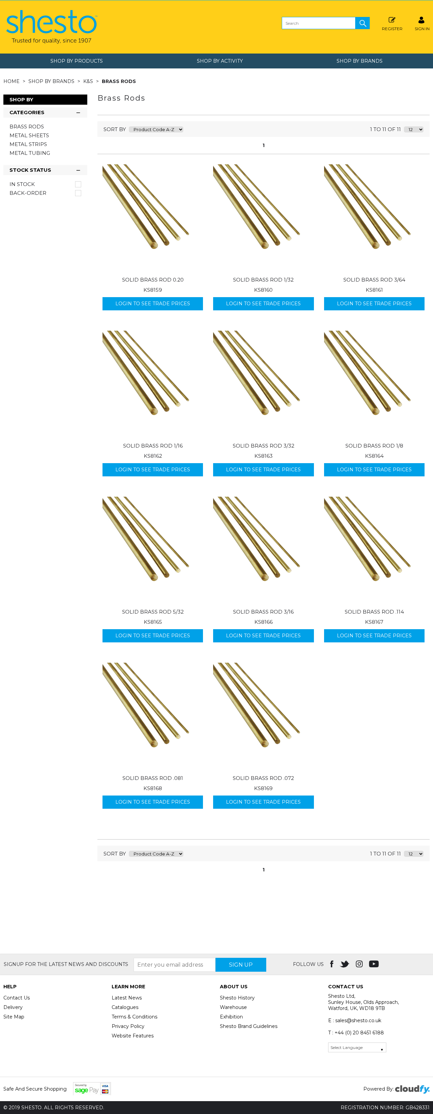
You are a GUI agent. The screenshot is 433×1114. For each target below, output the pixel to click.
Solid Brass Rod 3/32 (263, 445)
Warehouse (233, 1007)
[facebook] (332, 964)
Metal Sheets (29, 135)
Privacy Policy (128, 1026)
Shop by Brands (360, 61)
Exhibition (231, 1017)
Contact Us (16, 998)
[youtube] (374, 964)
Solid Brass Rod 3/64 (374, 279)
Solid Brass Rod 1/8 (374, 445)
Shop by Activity (220, 61)
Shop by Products (76, 61)
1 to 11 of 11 (385, 129)
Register (392, 28)
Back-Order (27, 193)
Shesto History (237, 998)
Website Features (133, 1036)
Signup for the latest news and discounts (66, 964)
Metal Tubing (29, 153)
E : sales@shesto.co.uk (354, 1020)
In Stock (22, 184)
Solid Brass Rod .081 (152, 778)
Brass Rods (119, 81)
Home (12, 81)
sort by (115, 129)
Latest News (127, 998)
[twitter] (345, 964)
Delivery (13, 1007)
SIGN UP (241, 965)
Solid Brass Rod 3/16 (263, 611)
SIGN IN (422, 28)
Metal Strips (28, 144)
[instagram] (360, 964)
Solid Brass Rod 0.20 (153, 279)
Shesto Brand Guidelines (248, 1026)
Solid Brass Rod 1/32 (263, 279)
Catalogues (125, 1007)
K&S (88, 81)
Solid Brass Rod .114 (374, 611)
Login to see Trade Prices (152, 304)
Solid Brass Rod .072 (263, 778)
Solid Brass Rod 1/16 (153, 445)
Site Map (13, 1017)
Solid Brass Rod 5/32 (153, 611)
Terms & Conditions (134, 1017)
